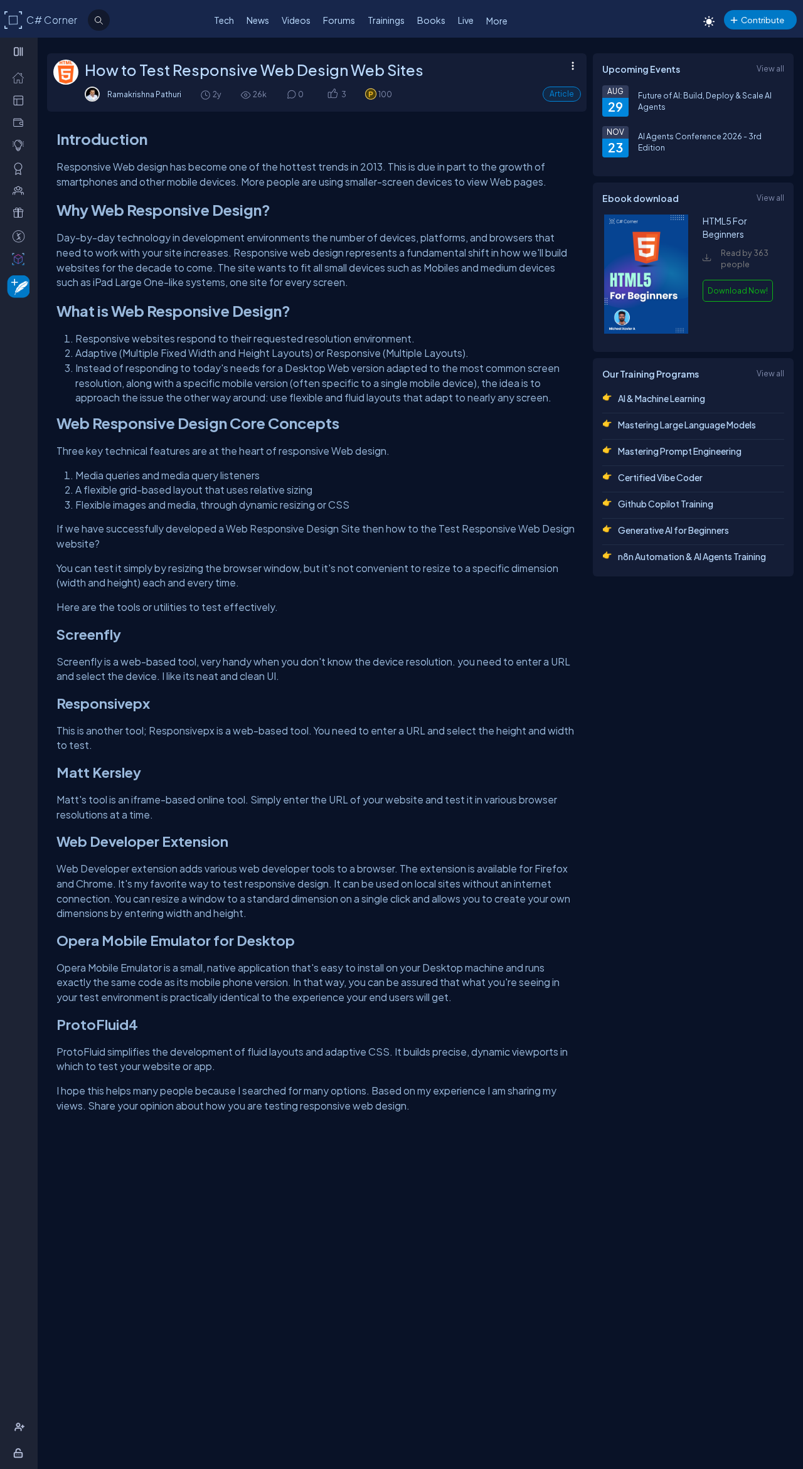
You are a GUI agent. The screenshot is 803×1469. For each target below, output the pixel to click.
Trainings (386, 20)
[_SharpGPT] (21, 258)
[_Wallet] (21, 122)
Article (562, 93)
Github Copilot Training (665, 503)
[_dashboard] (21, 99)
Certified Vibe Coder (660, 477)
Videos (296, 20)
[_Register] (21, 1427)
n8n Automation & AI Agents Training (692, 556)
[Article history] (206, 94)
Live (466, 20)
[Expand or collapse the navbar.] (20, 51)
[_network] (21, 190)
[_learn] (21, 145)
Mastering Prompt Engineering (680, 451)
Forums (339, 20)
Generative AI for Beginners (673, 530)
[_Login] (20, 1452)
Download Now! (738, 290)
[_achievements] (21, 168)
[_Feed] (21, 77)
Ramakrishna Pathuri (144, 94)
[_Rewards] (21, 236)
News (258, 20)
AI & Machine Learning (661, 398)
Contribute (762, 19)
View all (770, 68)
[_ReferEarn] (21, 212)
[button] (332, 94)
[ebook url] (646, 331)
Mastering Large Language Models (687, 424)
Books (431, 20)
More (497, 20)
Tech (224, 20)
